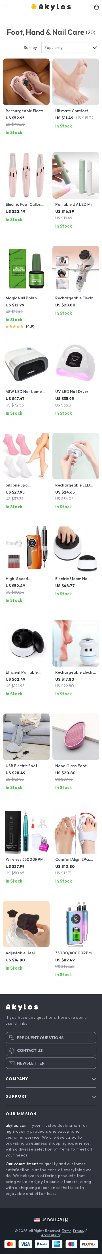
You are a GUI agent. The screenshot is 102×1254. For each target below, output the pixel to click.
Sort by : (31, 47)
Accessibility (50, 1235)
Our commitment (22, 1163)
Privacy (78, 1231)
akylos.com (17, 1125)
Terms (66, 1231)
